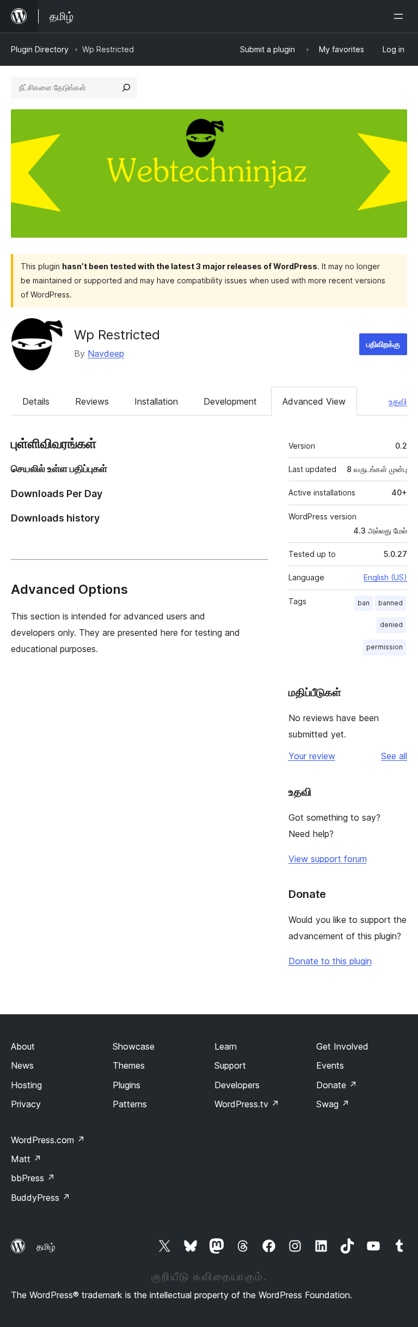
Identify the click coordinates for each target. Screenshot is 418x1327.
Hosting (26, 1085)
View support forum (327, 858)
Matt (26, 1159)
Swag (332, 1104)
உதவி (398, 401)
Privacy (26, 1104)
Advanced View (314, 401)
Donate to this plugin (330, 961)
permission (384, 647)
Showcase (134, 1046)
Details (36, 401)
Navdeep (106, 353)
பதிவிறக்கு (383, 344)
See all (394, 756)
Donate (336, 1085)
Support (230, 1065)
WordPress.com (48, 1139)
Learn (225, 1046)
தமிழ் (45, 1246)
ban (364, 603)
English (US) (385, 577)
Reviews (92, 401)
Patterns (130, 1104)
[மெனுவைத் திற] (400, 16)
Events (330, 1065)
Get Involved (342, 1046)
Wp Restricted (117, 335)
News (22, 1065)
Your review (311, 756)
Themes (129, 1065)
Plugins (126, 1085)
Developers (237, 1085)
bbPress (33, 1178)
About (23, 1046)
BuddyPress (40, 1197)
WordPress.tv (246, 1104)
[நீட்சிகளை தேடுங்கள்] (126, 87)
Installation (156, 401)
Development (230, 401)
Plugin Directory (40, 49)
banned (390, 603)
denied (391, 625)
